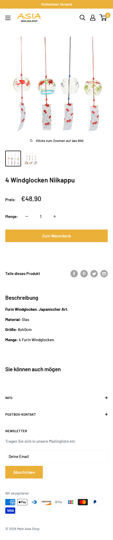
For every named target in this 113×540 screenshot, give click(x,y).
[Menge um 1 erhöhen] (54, 216)
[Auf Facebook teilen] (74, 273)
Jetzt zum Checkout (56, 252)
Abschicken (24, 472)
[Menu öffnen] (8, 18)
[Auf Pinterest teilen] (84, 273)
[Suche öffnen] (82, 18)
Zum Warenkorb (56, 235)
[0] (103, 17)
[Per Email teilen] (104, 273)
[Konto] (92, 18)
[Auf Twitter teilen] (94, 273)
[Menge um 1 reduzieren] (26, 216)
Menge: (11, 216)
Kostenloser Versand (56, 4)
